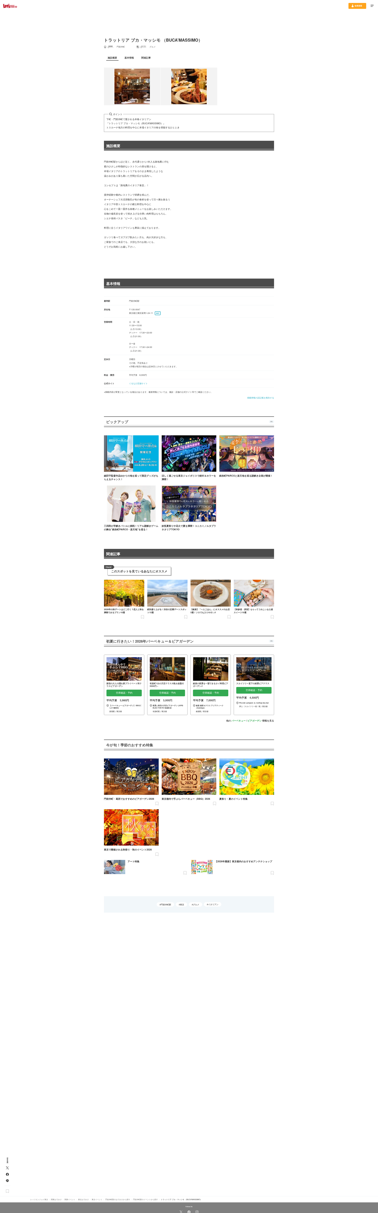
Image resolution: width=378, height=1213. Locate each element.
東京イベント (97, 1199)
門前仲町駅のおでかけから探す (117, 1199)
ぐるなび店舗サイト (138, 383)
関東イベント (70, 1199)
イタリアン (213, 904)
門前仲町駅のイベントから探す (145, 1199)
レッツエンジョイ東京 (39, 1199)
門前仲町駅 (166, 904)
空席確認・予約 (124, 693)
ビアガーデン (254, 720)
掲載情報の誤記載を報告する (260, 397)
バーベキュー (239, 720)
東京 (182, 904)
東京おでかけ (83, 1199)
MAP (157, 313)
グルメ (196, 904)
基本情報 (113, 283)
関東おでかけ (56, 1199)
